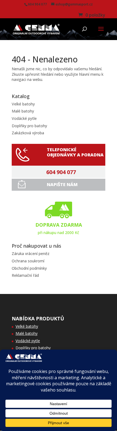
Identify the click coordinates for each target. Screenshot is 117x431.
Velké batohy (23, 104)
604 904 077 (61, 172)
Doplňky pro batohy (29, 125)
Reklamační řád (25, 275)
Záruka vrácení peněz (31, 253)
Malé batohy (23, 111)
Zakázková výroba (28, 132)
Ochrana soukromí (28, 260)
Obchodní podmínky (29, 268)
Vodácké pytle (24, 118)
